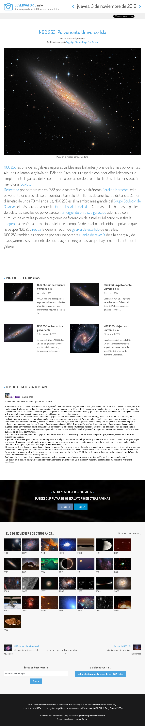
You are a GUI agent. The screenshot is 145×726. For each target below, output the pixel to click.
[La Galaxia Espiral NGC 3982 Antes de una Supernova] (122, 583)
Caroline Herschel (115, 189)
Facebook (65, 506)
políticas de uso (65, 708)
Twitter (81, 506)
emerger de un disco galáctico (83, 212)
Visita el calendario (129, 534)
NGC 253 (10, 167)
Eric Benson (93, 42)
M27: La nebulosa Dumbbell (26, 646)
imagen (9, 223)
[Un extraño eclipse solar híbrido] (67, 564)
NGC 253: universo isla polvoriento (50, 328)
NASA (39, 708)
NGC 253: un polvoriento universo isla (51, 286)
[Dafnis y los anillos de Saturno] (85, 544)
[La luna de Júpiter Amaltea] (12, 621)
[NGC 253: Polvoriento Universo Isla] (12, 564)
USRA (120, 708)
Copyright (70, 42)
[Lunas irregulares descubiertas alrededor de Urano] (104, 602)
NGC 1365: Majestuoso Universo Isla (116, 328)
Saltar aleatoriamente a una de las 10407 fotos (100, 674)
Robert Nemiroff (89, 708)
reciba (36, 229)
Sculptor (26, 184)
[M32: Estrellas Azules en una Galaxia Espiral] (67, 602)
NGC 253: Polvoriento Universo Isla (72, 32)
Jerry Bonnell (111, 708)
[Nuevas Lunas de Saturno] (49, 602)
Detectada (11, 189)
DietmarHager (81, 42)
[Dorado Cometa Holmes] (49, 583)
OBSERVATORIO (25, 5)
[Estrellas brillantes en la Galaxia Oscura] (30, 602)
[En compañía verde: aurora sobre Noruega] (49, 564)
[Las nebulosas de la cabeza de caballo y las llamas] (49, 544)
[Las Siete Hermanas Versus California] (12, 583)
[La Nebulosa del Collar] (122, 564)
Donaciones (45, 715)
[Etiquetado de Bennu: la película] (67, 544)
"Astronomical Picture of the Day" (102, 704)
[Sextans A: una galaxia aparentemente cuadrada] (85, 602)
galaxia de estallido (86, 229)
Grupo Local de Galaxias (72, 206)
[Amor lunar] (104, 544)
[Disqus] (72, 427)
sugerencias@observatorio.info (91, 715)
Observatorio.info (46, 704)
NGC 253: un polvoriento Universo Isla (118, 286)
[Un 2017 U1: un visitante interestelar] (122, 544)
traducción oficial (66, 704)
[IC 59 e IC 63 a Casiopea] (104, 564)
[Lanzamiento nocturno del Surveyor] (122, 602)
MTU (100, 708)
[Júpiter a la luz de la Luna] (12, 544)
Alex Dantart (82, 719)
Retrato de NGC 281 (122, 646)
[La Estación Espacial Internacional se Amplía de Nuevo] (12, 602)
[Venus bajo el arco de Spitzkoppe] (30, 564)
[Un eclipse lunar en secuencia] (104, 583)
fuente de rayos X (92, 234)
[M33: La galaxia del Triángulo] (30, 544)
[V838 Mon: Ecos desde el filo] (67, 583)
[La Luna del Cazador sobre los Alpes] (85, 564)
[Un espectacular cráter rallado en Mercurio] (30, 583)
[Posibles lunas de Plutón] (85, 583)
